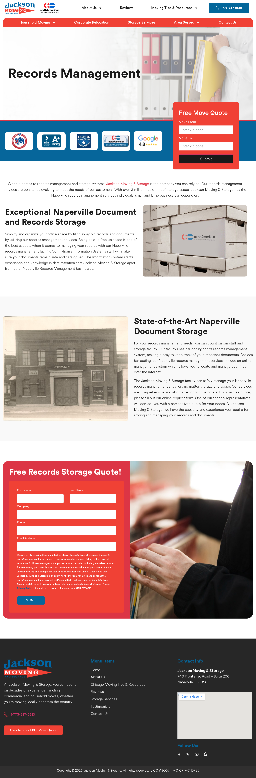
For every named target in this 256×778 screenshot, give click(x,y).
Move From (187, 122)
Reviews (126, 8)
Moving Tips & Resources (171, 8)
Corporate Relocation (91, 22)
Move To (185, 138)
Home (95, 670)
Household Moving (34, 22)
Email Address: (26, 538)
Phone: (21, 522)
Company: (23, 506)
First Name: (24, 490)
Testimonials (100, 706)
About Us (89, 8)
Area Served (184, 22)
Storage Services (141, 22)
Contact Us (228, 22)
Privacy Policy (25, 588)
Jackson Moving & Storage (127, 183)
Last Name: (77, 490)
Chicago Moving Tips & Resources (118, 684)
